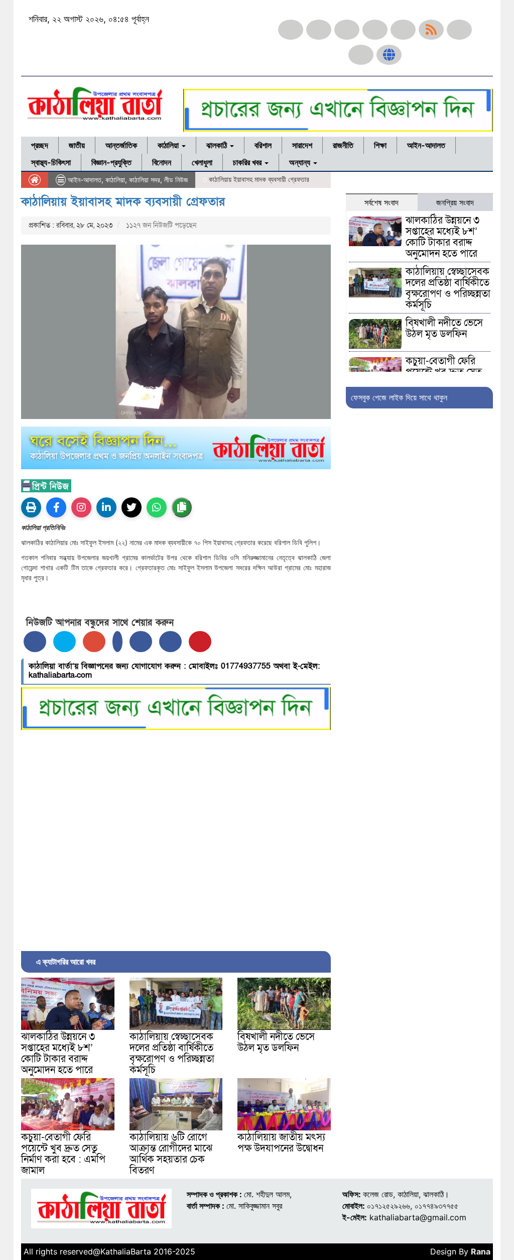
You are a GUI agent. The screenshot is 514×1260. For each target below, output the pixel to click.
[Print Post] (31, 507)
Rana (480, 1251)
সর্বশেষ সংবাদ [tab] (381, 202)
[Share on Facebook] (35, 641)
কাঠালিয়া (169, 145)
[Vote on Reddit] (141, 641)
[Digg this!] (170, 641)
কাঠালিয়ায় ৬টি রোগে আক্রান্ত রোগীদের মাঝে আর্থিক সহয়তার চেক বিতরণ (171, 1154)
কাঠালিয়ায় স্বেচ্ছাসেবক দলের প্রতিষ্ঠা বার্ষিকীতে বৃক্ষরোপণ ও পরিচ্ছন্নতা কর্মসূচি (172, 1053)
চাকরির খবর (248, 162)
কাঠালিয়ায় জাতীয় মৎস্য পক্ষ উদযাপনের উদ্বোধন (281, 1143)
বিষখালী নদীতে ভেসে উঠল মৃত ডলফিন (276, 1042)
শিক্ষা (380, 145)
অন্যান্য (300, 162)
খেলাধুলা (202, 162)
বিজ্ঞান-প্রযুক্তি (111, 162)
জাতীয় (77, 145)
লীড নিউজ (176, 179)
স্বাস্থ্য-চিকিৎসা (51, 162)
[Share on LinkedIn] (117, 641)
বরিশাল (263, 145)
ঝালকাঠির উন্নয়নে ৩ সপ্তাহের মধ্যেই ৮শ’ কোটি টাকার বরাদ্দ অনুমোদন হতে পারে (58, 1053)
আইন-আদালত (426, 145)
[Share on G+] (94, 641)
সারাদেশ (302, 145)
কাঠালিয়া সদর (144, 179)
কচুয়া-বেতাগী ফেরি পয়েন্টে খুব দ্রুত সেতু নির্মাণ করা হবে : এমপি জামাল (63, 1154)
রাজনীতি (343, 145)
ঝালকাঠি (217, 145)
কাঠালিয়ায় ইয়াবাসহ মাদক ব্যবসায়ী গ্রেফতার (123, 201)
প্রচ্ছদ (39, 145)
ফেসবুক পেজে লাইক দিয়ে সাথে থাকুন (399, 397)
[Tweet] (64, 641)
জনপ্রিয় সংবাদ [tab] (455, 202)
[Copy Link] (182, 507)
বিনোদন (161, 162)
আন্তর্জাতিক (121, 145)
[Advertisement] (176, 838)
